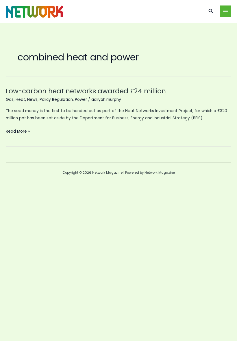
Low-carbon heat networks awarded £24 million (86, 91)
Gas (10, 99)
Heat (20, 99)
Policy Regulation (56, 99)
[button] (211, 12)
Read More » (18, 131)
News (32, 99)
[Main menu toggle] (226, 11)
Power (81, 99)
